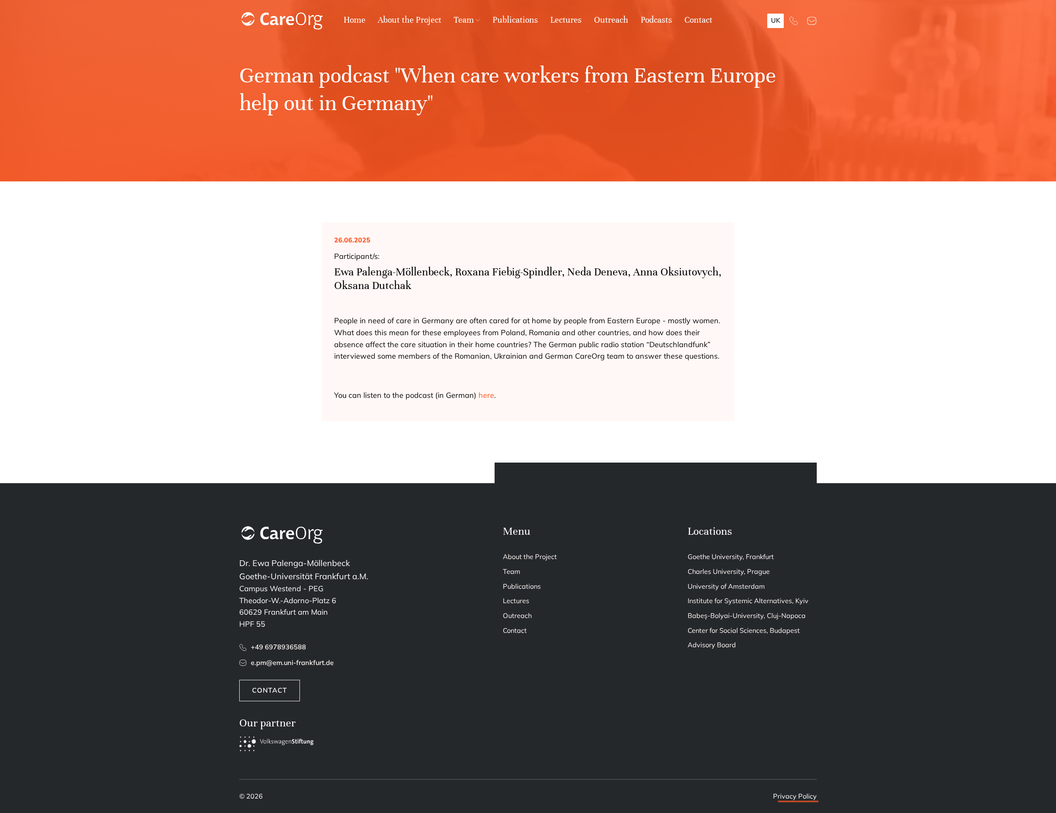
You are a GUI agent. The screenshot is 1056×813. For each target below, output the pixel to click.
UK (775, 20)
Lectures (566, 20)
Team (464, 20)
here (486, 395)
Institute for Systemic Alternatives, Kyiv (748, 601)
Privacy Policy (795, 796)
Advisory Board (712, 645)
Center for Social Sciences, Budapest (744, 630)
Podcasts (656, 20)
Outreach (611, 20)
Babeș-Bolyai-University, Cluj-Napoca (747, 615)
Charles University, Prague (729, 571)
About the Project (409, 20)
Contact (698, 20)
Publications (515, 20)
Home (354, 20)
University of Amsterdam (726, 586)
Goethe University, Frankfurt (731, 556)
